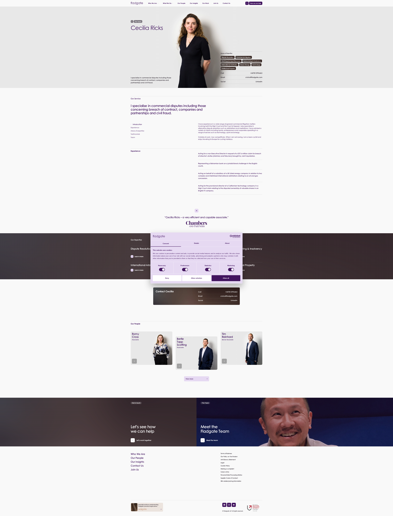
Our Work (205, 3)
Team (133, 137)
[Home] (137, 3)
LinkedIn (241, 81)
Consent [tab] (166, 243)
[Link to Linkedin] (224, 505)
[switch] (185, 269)
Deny (167, 278)
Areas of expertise (137, 131)
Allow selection (196, 278)
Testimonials (135, 134)
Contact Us (226, 3)
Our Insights (194, 3)
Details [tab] (196, 243)
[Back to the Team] (132, 21)
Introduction (137, 124)
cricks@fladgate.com (241, 77)
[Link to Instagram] (229, 505)
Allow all (226, 278)
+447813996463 (241, 73)
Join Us (215, 3)
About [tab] (227, 243)
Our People (181, 3)
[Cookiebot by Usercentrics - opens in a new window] (231, 236)
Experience (135, 127)
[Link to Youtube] (234, 505)
